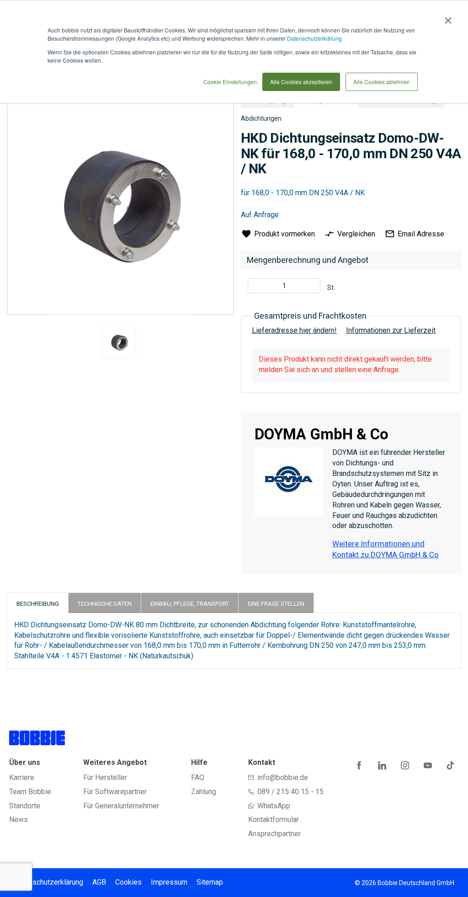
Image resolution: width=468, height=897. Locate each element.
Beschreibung (37, 603)
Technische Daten (105, 603)
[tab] (38, 603)
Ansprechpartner (274, 833)
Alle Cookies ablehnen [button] (381, 81)
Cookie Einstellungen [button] (230, 81)
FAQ (197, 777)
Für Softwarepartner (115, 791)
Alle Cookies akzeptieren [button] (301, 81)
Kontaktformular (273, 819)
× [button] (446, 17)
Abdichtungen (261, 118)
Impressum (169, 882)
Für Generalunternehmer (121, 805)
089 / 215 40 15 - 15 (290, 791)
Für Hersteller (105, 777)
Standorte (24, 805)
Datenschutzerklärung (314, 38)
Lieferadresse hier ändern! (294, 330)
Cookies (128, 882)
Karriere (21, 777)
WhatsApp (273, 805)
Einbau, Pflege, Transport (189, 603)
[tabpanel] (119, 343)
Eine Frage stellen (276, 603)
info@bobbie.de (282, 777)
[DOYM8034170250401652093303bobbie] (119, 342)
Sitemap (210, 882)
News (18, 819)
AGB (99, 882)
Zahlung (203, 791)
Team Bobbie (30, 791)
